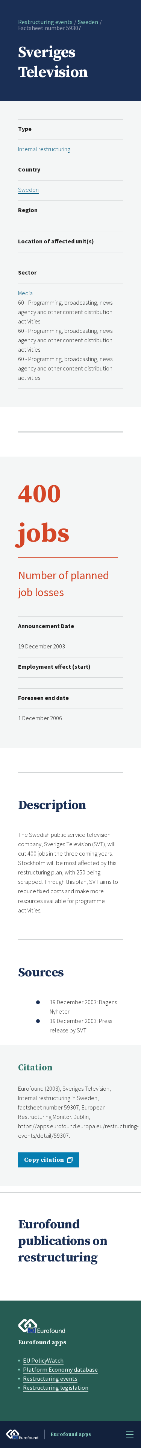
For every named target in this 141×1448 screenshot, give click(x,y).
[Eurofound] (41, 1326)
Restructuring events (45, 22)
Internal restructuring (44, 149)
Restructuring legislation (55, 1387)
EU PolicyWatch (43, 1360)
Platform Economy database (60, 1369)
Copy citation (44, 1160)
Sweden (88, 22)
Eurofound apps (42, 1342)
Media (25, 293)
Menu (129, 1434)
